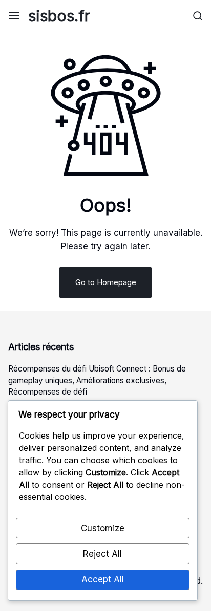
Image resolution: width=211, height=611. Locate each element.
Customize (102, 528)
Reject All (102, 554)
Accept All (102, 579)
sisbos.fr (59, 16)
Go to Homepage (105, 282)
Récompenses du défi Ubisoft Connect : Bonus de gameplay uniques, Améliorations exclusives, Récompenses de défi (97, 380)
